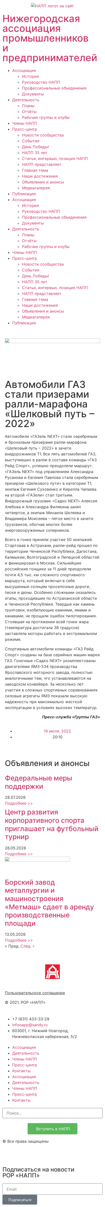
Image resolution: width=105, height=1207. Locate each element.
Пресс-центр (24, 129)
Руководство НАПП (41, 82)
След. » (28, 946)
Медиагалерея (36, 187)
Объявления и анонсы (43, 182)
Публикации (24, 193)
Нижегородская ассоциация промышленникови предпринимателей (49, 38)
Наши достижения (40, 176)
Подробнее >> (19, 803)
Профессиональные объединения (54, 88)
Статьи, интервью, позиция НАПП (55, 158)
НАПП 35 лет (34, 152)
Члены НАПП (24, 123)
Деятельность (25, 99)
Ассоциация (24, 70)
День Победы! (35, 146)
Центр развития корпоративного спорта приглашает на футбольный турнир (51, 824)
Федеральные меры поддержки (38, 782)
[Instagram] (8, 1154)
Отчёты (29, 111)
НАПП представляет (42, 164)
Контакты (21, 1070)
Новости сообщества (43, 135)
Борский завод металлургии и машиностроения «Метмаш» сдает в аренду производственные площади (49, 902)
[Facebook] (22, 1154)
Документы (33, 93)
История (30, 76)
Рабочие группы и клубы (46, 117)
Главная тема (35, 170)
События (30, 140)
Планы (28, 105)
